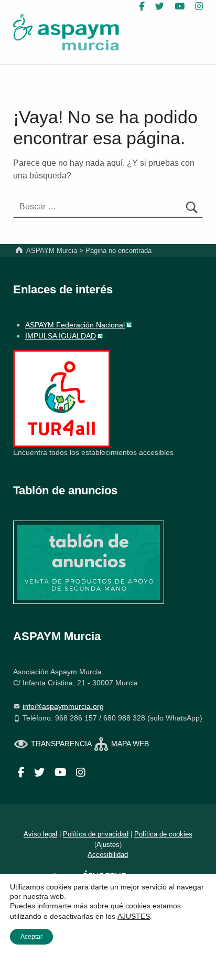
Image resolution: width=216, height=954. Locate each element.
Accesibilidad (108, 854)
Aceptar (31, 936)
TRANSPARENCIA (61, 743)
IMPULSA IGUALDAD (60, 336)
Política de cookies (163, 834)
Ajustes (108, 845)
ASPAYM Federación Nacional (75, 325)
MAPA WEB (130, 743)
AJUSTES (133, 916)
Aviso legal (40, 834)
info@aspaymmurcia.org (63, 706)
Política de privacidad (95, 834)
